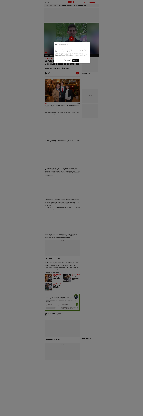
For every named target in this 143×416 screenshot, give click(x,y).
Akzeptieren (75, 60)
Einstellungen (67, 60)
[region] (72, 52)
